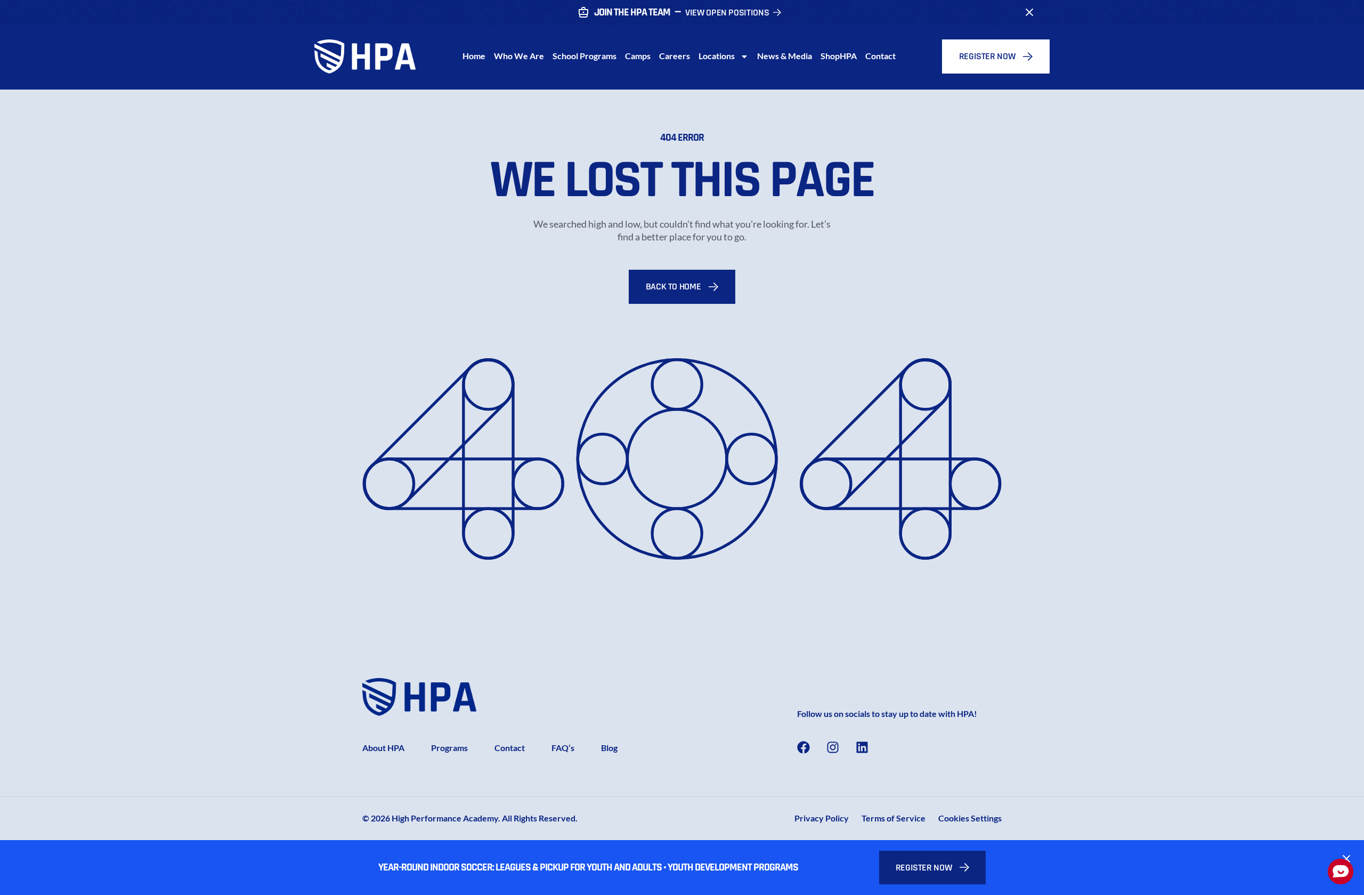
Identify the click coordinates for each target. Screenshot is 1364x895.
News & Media (784, 56)
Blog (609, 748)
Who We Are (519, 56)
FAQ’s (562, 748)
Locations (717, 56)
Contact (880, 56)
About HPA (383, 748)
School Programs (584, 56)
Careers (674, 56)
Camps (638, 56)
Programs (449, 748)
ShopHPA (839, 56)
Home (473, 56)
